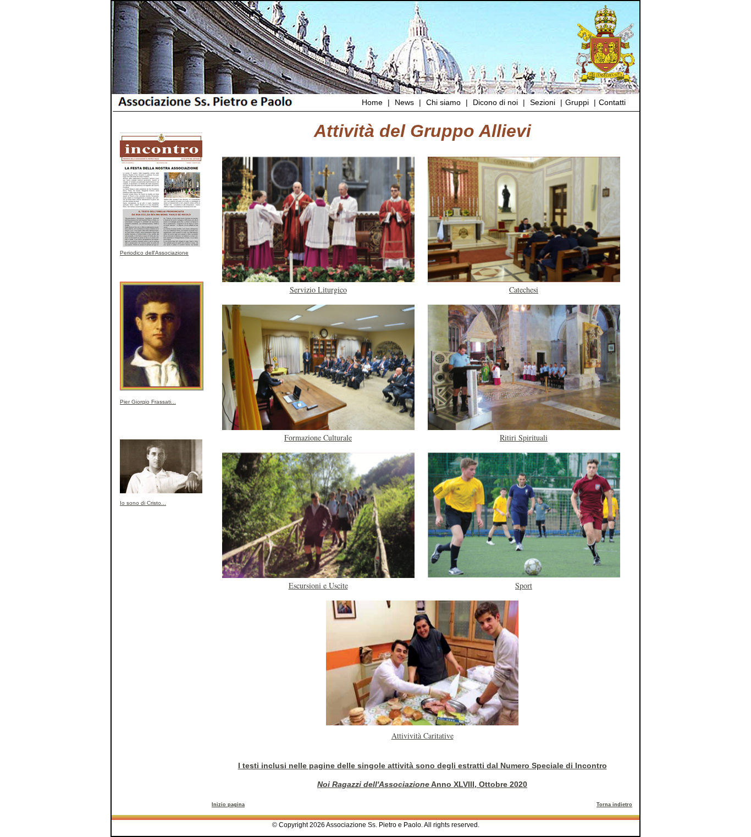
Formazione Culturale (318, 437)
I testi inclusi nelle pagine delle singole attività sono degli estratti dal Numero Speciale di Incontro (422, 765)
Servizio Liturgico (318, 289)
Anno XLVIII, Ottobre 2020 (422, 784)
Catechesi (523, 289)
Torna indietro (614, 804)
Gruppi (577, 102)
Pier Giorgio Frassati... (148, 402)
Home (372, 102)
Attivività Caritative (422, 735)
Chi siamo (443, 102)
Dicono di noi (495, 102)
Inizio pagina (228, 804)
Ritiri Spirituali (524, 437)
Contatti (612, 102)
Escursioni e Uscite (318, 585)
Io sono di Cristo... (143, 503)
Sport (523, 585)
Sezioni (542, 102)
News (404, 102)
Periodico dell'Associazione (154, 253)
